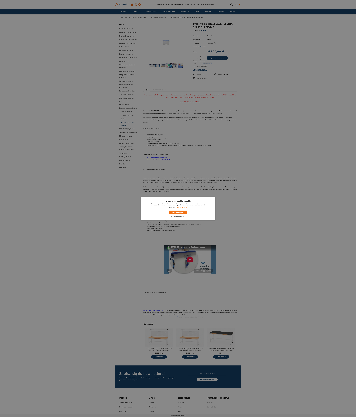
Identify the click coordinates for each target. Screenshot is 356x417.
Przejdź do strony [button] (178, 212)
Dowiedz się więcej (182, 207)
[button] (178, 217)
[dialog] (178, 208)
